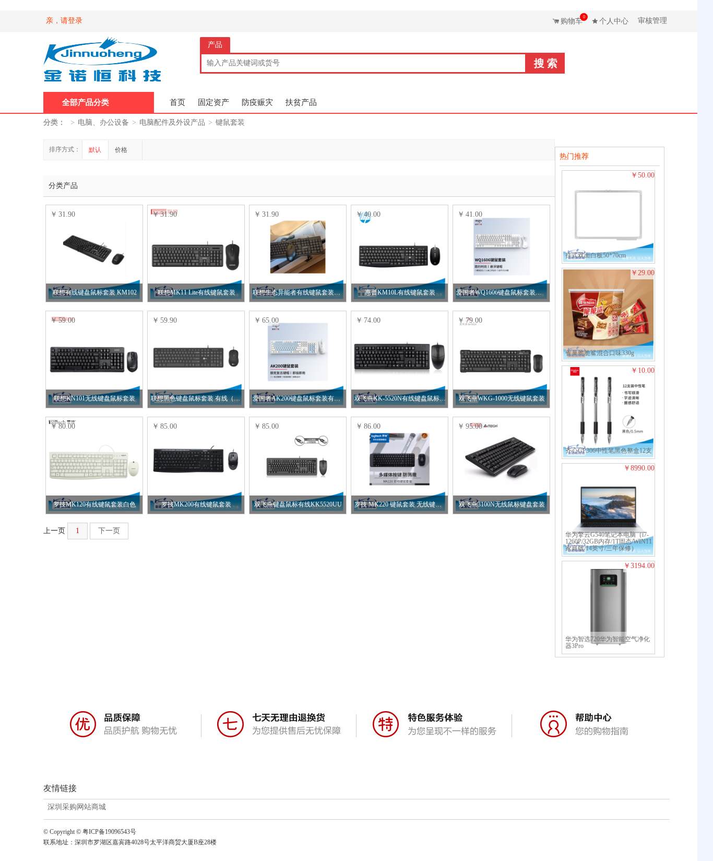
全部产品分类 (85, 102)
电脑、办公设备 (103, 122)
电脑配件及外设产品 (172, 122)
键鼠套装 (230, 122)
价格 (122, 150)
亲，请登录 (64, 21)
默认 (95, 150)
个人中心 (613, 21)
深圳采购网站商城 (76, 807)
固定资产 (213, 102)
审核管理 (652, 21)
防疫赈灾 (257, 102)
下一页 (109, 531)
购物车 (573, 20)
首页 (177, 102)
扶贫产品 (301, 102)
